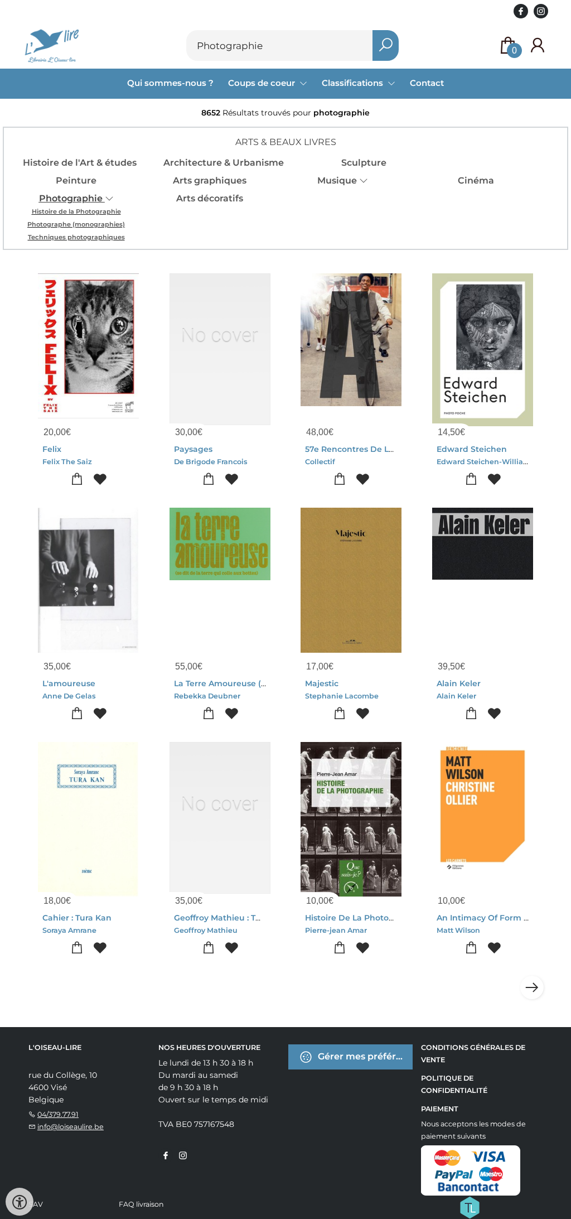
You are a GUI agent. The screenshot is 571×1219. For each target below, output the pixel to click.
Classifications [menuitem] (353, 83)
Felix (51, 449)
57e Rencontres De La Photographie (378, 449)
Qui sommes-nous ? (170, 83)
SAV (35, 1204)
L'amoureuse (68, 683)
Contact (427, 83)
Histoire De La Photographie (362, 918)
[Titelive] (469, 1207)
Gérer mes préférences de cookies (364, 1056)
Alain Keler (459, 683)
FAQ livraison (141, 1204)
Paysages (193, 449)
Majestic (321, 683)
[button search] (385, 45)
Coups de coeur (262, 83)
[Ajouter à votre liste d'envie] (100, 479)
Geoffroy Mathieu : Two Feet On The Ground (264, 918)
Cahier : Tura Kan (77, 918)
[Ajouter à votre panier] (77, 479)
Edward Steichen (472, 449)
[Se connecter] (537, 45)
